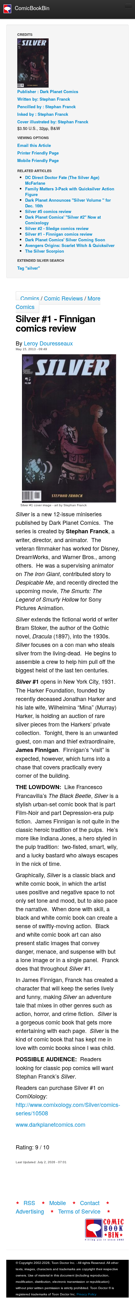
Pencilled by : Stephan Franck (46, 106)
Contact (90, 1202)
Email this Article (34, 145)
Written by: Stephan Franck (43, 99)
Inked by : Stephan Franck (42, 114)
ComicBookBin (30, 8)
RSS (29, 1202)
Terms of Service (79, 1211)
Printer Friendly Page (38, 153)
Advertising (30, 1211)
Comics (29, 298)
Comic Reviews (63, 298)
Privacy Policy (86, 1294)
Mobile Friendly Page (38, 160)
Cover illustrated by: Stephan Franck (52, 122)
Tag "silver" (28, 268)
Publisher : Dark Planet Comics (47, 91)
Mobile (57, 1202)
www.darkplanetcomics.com (50, 1124)
